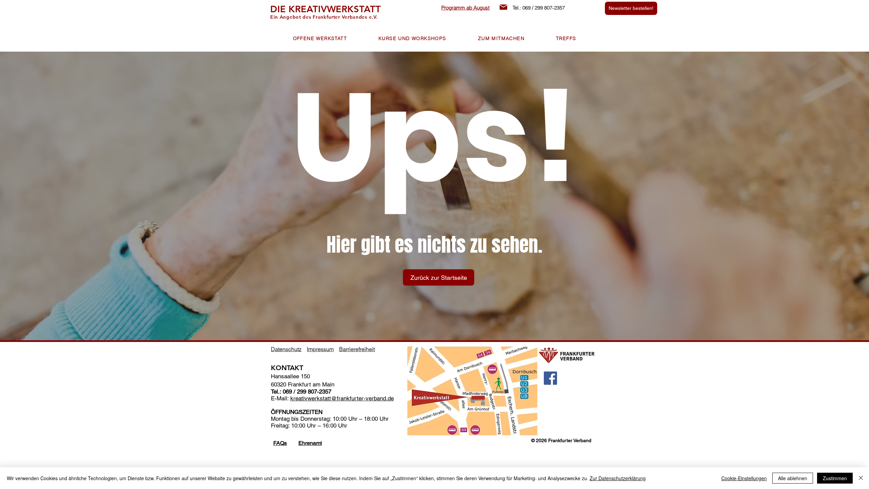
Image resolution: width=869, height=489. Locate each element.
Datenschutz (286, 349)
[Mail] (503, 7)
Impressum (320, 349)
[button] (320, 39)
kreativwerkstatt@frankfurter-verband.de (342, 398)
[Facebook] (550, 378)
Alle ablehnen (792, 478)
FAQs (280, 443)
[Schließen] (861, 478)
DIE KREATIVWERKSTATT (325, 9)
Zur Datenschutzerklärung (618, 478)
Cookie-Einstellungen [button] (744, 478)
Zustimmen (835, 478)
